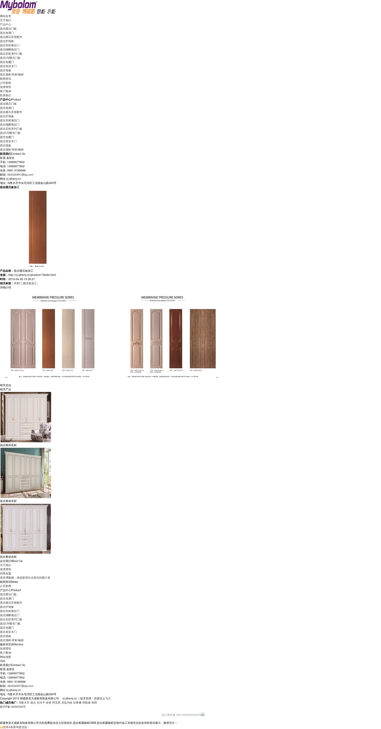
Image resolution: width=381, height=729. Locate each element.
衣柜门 (18, 283)
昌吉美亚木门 (8, 66)
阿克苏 (56, 702)
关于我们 (5, 565)
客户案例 (5, 653)
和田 (94, 702)
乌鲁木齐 (24, 702)
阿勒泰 (86, 702)
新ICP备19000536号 (13, 707)
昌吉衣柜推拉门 (9, 45)
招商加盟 (5, 573)
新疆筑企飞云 (102, 698)
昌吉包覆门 (7, 62)
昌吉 (33, 702)
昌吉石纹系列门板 (11, 53)
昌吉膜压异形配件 (11, 37)
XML (3, 661)
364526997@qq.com (20, 174)
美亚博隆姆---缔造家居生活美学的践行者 (25, 577)
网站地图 (5, 657)
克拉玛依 (66, 702)
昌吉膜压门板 (8, 28)
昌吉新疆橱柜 (64, 723)
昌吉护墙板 (7, 41)
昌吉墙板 (5, 70)
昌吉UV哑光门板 (10, 58)
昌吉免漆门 (7, 33)
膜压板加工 (30, 283)
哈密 (48, 702)
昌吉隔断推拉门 (9, 49)
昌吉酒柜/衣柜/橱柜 (12, 74)
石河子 (41, 702)
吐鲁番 (77, 702)
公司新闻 (5, 83)
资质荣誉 (5, 569)
